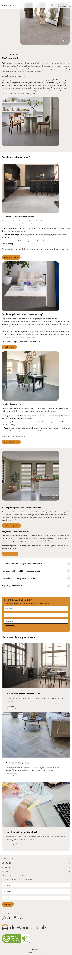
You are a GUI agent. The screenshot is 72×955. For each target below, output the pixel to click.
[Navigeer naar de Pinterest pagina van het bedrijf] (9, 918)
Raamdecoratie (9, 859)
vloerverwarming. (7, 243)
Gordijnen (7, 863)
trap (46, 535)
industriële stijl (53, 82)
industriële (66, 321)
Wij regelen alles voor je (26, 331)
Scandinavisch (21, 418)
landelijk (61, 228)
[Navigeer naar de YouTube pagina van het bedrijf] (20, 918)
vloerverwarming (7, 321)
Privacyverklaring (36, 949)
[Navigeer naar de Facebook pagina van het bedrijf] (4, 918)
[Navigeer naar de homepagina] (7, 5)
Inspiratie (6, 871)
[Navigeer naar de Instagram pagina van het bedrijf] (15, 918)
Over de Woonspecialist (13, 876)
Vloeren (6, 867)
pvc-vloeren (13, 223)
